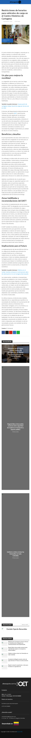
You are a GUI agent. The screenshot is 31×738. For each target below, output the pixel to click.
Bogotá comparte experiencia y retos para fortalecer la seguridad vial (18, 666)
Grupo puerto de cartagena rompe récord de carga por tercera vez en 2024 (15, 106)
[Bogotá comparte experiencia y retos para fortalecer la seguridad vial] (4, 667)
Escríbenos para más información (10, 703)
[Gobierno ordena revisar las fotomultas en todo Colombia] (4, 655)
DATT (15, 113)
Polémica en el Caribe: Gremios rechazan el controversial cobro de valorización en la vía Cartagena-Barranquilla (15, 272)
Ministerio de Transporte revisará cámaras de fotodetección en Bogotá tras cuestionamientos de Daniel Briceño (15, 352)
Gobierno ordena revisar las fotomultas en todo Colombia (15, 553)
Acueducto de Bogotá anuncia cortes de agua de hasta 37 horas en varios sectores (18, 660)
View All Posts (25, 624)
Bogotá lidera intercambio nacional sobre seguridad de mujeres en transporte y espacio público (15, 426)
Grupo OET (19, 731)
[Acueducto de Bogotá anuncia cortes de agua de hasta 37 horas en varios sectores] (4, 661)
